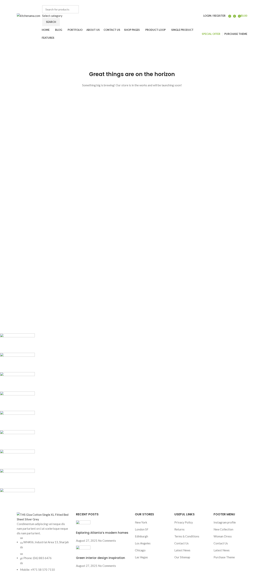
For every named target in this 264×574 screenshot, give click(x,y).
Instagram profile (225, 522)
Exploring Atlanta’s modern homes (102, 533)
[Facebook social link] (180, 2)
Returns (179, 529)
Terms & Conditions (186, 536)
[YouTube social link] (194, 2)
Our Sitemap (182, 557)
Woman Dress (223, 536)
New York (141, 522)
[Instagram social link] (189, 2)
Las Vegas (141, 557)
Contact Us (181, 543)
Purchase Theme (224, 557)
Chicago (140, 550)
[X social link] (185, 2)
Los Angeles (143, 543)
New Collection (223, 529)
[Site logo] (28, 15)
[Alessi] (115, 420)
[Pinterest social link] (198, 2)
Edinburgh (141, 536)
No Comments (107, 540)
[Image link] (43, 516)
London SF (141, 529)
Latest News (182, 550)
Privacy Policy (183, 522)
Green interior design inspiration (100, 558)
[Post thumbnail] (83, 525)
